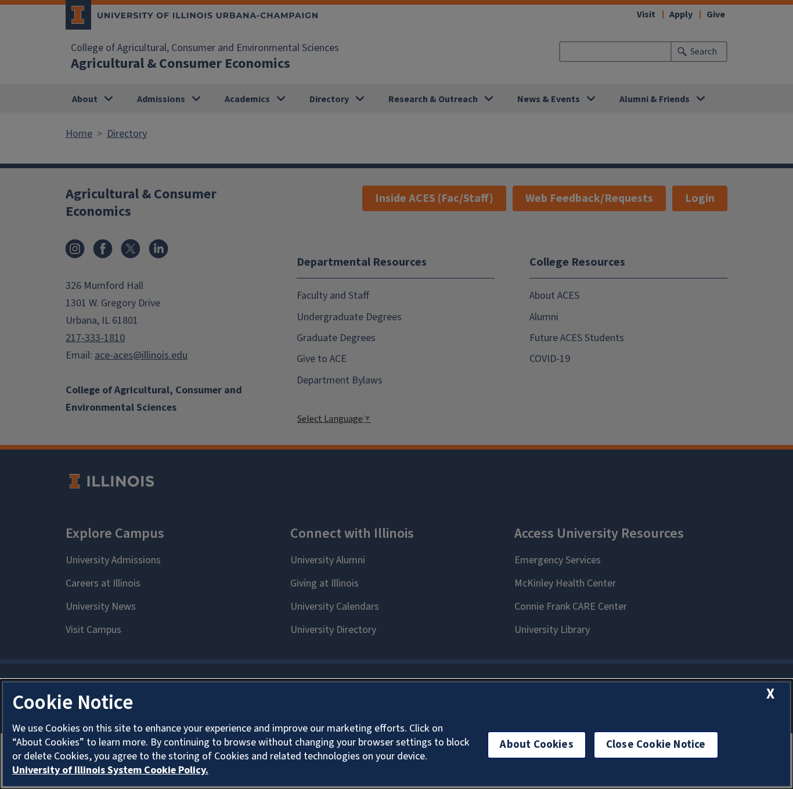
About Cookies (536, 744)
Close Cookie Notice (656, 744)
